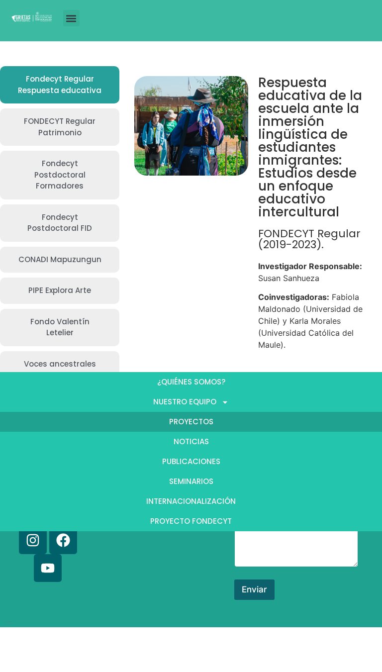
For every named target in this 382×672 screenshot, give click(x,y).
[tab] (59, 84)
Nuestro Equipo (184, 401)
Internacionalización (191, 501)
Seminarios (191, 481)
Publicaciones (191, 461)
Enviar (254, 589)
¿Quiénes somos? (191, 382)
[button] (71, 18)
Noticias (191, 441)
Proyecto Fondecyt (191, 521)
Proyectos (191, 421)
